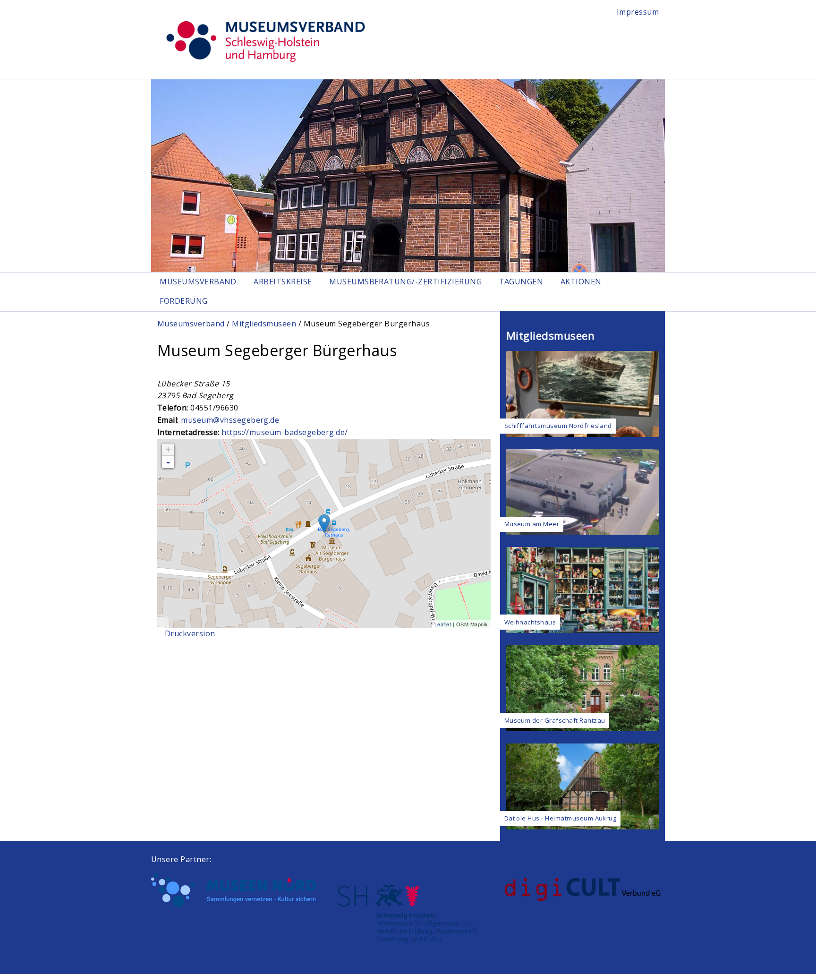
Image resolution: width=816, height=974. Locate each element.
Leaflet (442, 624)
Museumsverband (198, 281)
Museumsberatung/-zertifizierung (405, 281)
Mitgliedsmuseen (264, 323)
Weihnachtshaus (530, 622)
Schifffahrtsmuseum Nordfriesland (558, 425)
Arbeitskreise (283, 281)
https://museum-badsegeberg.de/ (284, 432)
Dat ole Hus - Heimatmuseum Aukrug (560, 818)
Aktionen (581, 281)
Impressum (638, 12)
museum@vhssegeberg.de (230, 420)
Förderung (183, 301)
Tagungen (521, 281)
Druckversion (190, 633)
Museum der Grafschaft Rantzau (554, 720)
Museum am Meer (532, 524)
